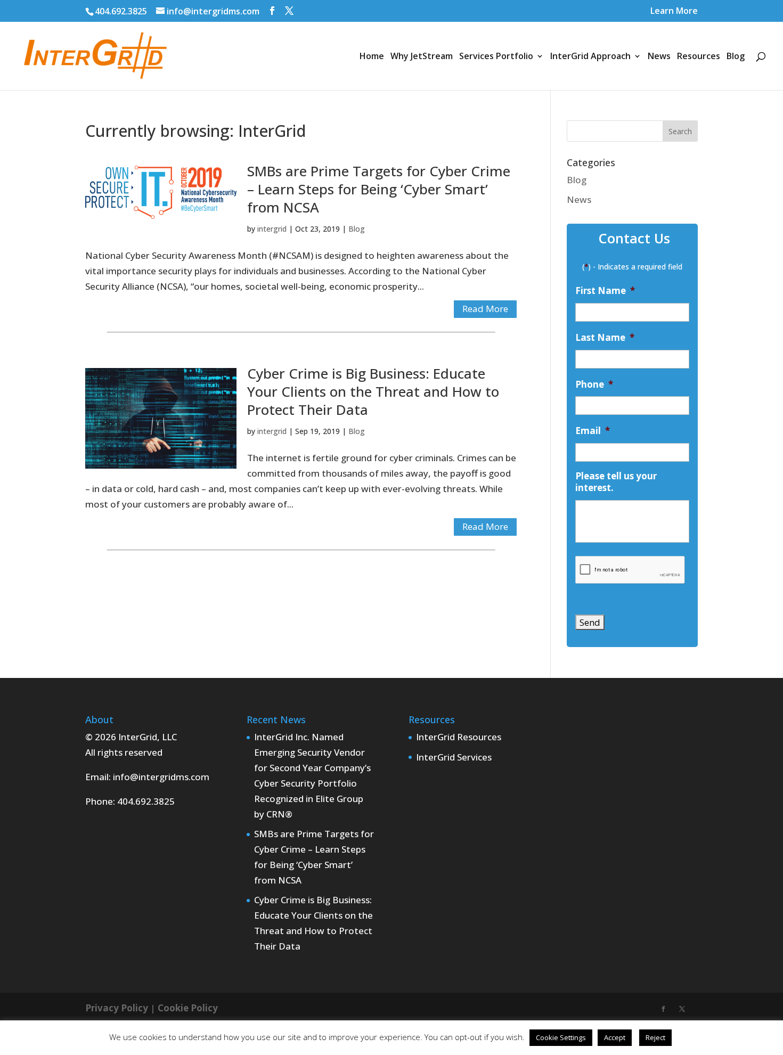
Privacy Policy (116, 1008)
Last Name (604, 338)
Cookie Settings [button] (561, 1037)
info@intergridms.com (161, 777)
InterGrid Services (454, 757)
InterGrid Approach (590, 57)
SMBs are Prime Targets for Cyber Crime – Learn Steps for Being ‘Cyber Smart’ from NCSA (378, 189)
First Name (605, 291)
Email (592, 431)
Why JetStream (421, 57)
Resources (698, 57)
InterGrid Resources (458, 737)
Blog (736, 57)
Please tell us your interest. (616, 482)
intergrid (272, 229)
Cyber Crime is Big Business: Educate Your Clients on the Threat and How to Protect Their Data (373, 391)
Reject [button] (655, 1037)
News (659, 57)
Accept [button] (614, 1037)
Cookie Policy (188, 1008)
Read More (485, 308)
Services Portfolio (496, 57)
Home (372, 57)
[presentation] (630, 570)
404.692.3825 (121, 11)
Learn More (674, 11)
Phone (594, 384)
